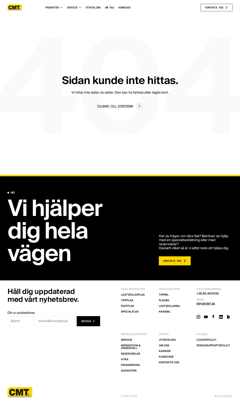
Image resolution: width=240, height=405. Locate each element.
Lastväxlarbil (169, 306)
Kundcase (166, 357)
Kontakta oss (169, 362)
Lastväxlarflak (133, 295)
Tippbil (164, 295)
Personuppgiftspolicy (213, 345)
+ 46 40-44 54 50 (207, 293)
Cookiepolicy (206, 340)
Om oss (164, 345)
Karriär (165, 351)
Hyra (124, 359)
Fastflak (127, 306)
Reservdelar (130, 354)
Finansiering (130, 365)
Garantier (129, 370)
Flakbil (164, 300)
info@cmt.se (205, 304)
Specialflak (130, 311)
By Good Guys (223, 396)
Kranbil (165, 311)
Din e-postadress (21, 313)
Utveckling (167, 340)
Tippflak (127, 300)
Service (126, 340)
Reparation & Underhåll (130, 347)
